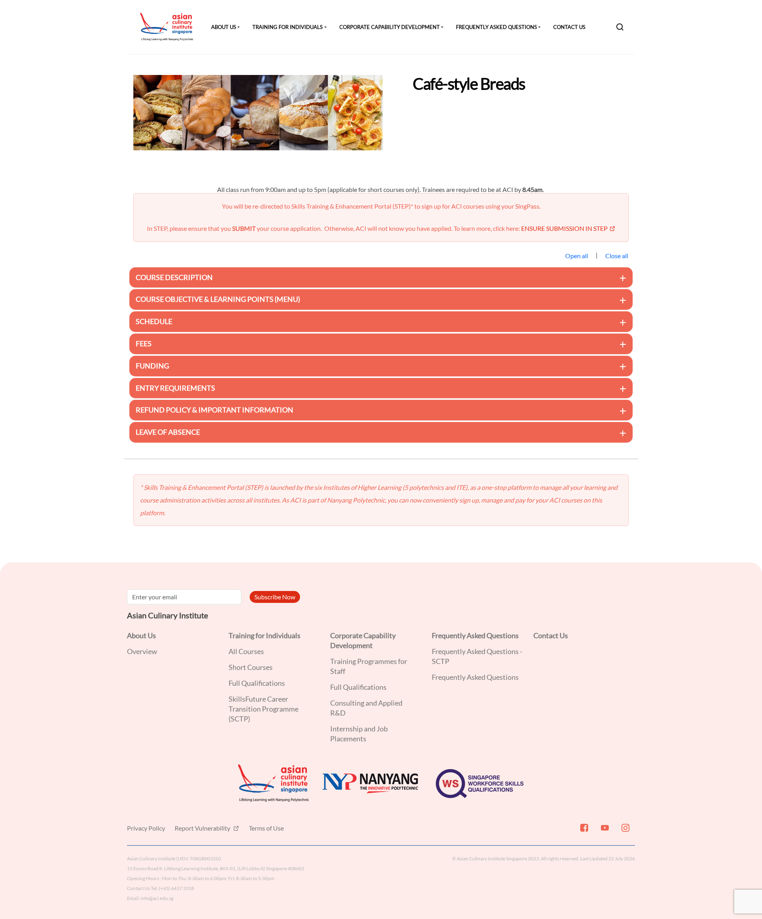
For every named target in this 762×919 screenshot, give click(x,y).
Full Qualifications (257, 683)
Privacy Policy (146, 828)
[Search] (620, 27)
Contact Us (569, 27)
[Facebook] (583, 831)
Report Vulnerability (203, 828)
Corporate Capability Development (389, 27)
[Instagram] (624, 831)
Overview (142, 651)
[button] (381, 277)
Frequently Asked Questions (496, 27)
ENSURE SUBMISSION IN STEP (564, 228)
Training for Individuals (287, 27)
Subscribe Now (274, 597)
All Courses (246, 651)
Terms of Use (266, 828)
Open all (576, 255)
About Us (223, 27)
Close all (616, 255)
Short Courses (251, 667)
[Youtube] (604, 831)
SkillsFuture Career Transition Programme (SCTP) (263, 709)
